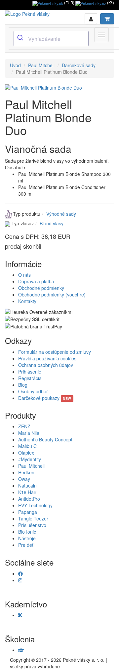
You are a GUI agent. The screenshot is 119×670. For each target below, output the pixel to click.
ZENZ (24, 426)
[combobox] (51, 38)
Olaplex (26, 452)
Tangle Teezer (33, 518)
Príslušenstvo (32, 525)
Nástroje (27, 538)
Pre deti (26, 545)
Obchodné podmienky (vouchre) (52, 294)
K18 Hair (27, 492)
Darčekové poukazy (44, 398)
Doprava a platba (36, 281)
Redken (26, 472)
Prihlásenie (29, 371)
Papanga (27, 512)
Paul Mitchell (41, 65)
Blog (22, 384)
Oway (24, 479)
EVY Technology (35, 505)
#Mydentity (29, 459)
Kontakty (27, 301)
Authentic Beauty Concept (45, 439)
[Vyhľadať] (21, 38)
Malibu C (27, 446)
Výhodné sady (61, 213)
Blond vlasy (51, 223)
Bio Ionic (27, 531)
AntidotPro (29, 498)
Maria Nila (28, 433)
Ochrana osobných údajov (45, 365)
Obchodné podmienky (41, 288)
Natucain (27, 485)
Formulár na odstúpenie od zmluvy (54, 352)
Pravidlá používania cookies (47, 358)
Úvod (15, 65)
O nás (24, 274)
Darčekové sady (79, 65)
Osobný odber (33, 391)
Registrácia (30, 378)
